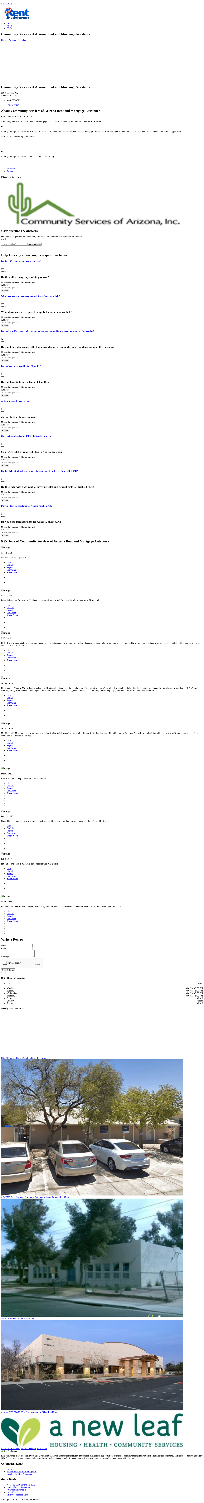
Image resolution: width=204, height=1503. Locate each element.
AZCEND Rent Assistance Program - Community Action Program (30, 1197)
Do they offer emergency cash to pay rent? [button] (21, 261)
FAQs (9, 28)
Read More (41, 1058)
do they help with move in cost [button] (15, 401)
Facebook (11, 168)
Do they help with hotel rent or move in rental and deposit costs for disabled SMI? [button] (39, 471)
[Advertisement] (102, 63)
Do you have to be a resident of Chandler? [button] (21, 366)
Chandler (22, 40)
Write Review (13, 105)
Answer (5, 290)
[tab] (102, 261)
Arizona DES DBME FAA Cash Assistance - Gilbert (24, 1412)
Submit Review (8, 970)
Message (5, 956)
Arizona (12, 40)
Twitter (10, 171)
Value (3, 972)
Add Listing (6, 3)
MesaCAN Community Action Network (18, 1448)
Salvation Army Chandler (12, 1318)
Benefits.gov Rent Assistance (19, 1474)
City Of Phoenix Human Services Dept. (18, 1058)
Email (3, 948)
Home (9, 23)
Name (3, 945)
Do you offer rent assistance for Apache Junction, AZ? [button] (26, 506)
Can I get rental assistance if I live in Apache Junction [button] (26, 436)
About (9, 26)
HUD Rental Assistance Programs (21, 1471)
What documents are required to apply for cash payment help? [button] (30, 296)
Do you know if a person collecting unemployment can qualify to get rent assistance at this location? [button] (47, 331)
